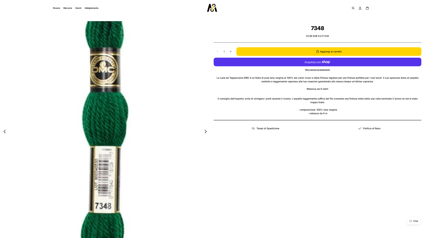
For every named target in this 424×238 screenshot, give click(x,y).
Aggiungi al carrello (331, 51)
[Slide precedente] (3, 132)
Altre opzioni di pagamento (317, 70)
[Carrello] (367, 8)
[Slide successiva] (206, 132)
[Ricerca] (353, 8)
